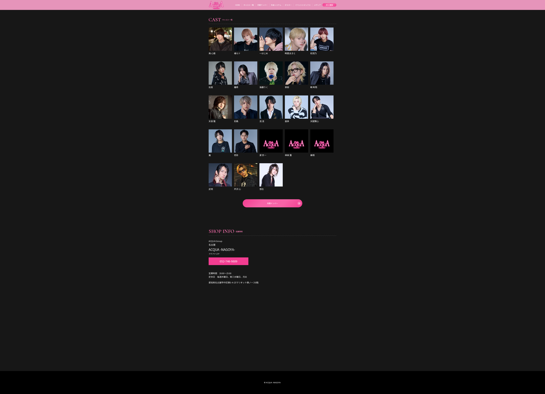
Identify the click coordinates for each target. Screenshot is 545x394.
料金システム (276, 5)
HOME (237, 5)
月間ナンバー (262, 5)
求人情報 (329, 5)
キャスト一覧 (249, 5)
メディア (317, 5)
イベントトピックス (303, 5)
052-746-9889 (228, 261)
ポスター (288, 5)
